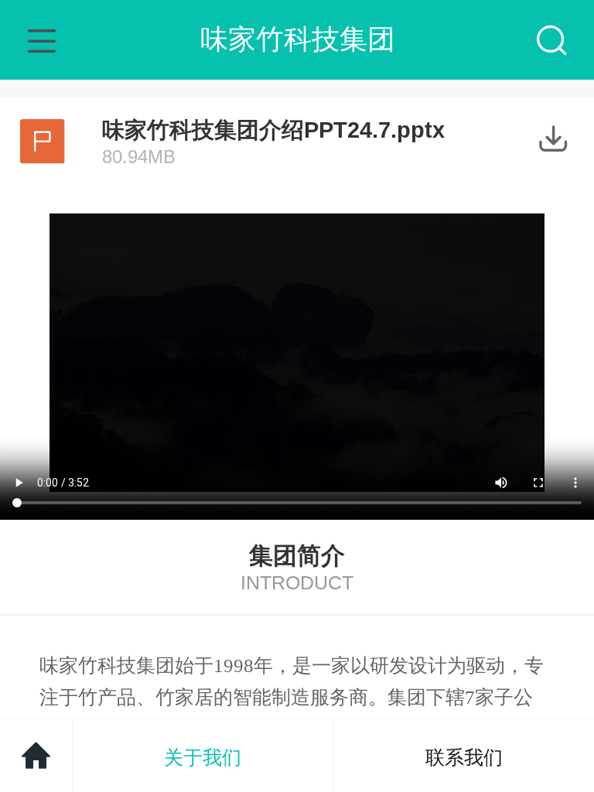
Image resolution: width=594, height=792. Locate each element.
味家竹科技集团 (297, 39)
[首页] (36, 755)
